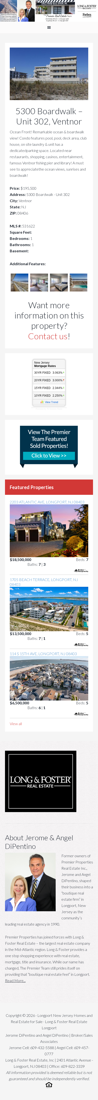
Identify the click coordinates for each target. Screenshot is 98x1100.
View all (16, 723)
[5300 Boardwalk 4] (59, 290)
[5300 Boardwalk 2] (19, 290)
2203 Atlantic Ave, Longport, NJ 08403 (47, 502)
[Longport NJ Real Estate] (49, 11)
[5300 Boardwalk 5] (78, 290)
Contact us (48, 336)
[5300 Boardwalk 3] (39, 290)
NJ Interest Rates (54, 409)
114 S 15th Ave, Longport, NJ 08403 (43, 653)
